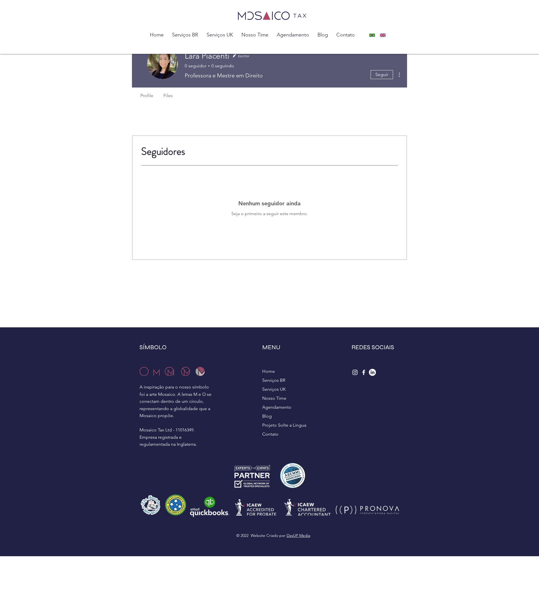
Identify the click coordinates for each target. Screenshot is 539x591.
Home (268, 371)
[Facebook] (363, 372)
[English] (384, 35)
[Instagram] (354, 372)
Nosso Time (274, 398)
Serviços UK (274, 389)
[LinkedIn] (372, 372)
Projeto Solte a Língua (284, 425)
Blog (267, 416)
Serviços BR (273, 380)
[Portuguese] (373, 35)
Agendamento (276, 407)
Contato (270, 434)
